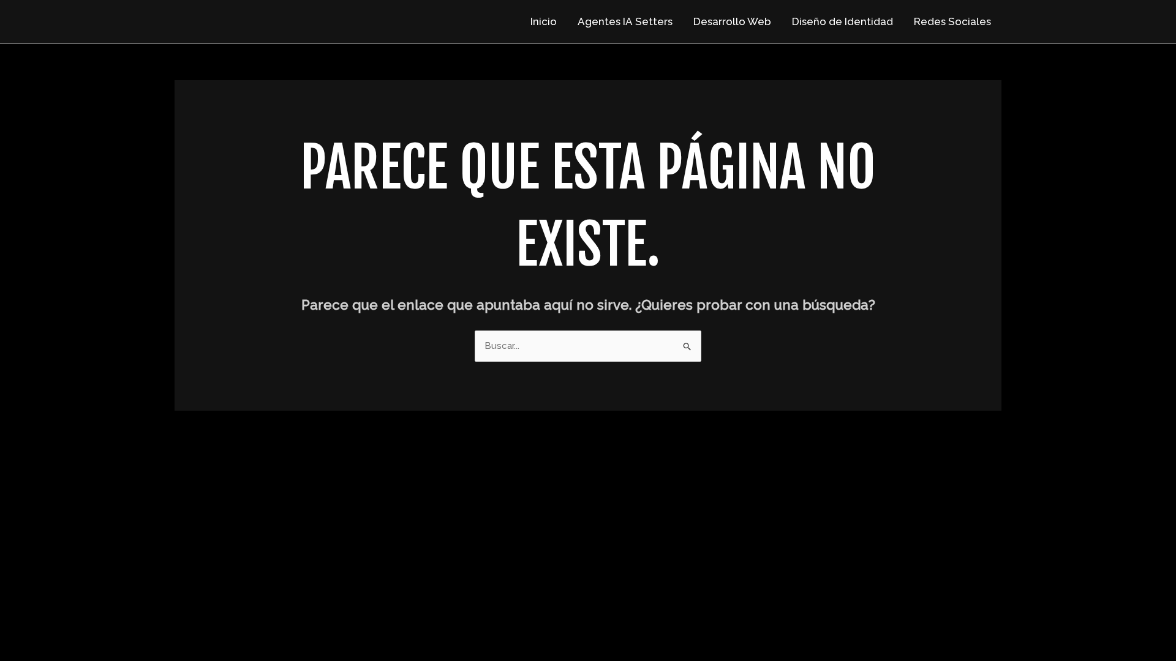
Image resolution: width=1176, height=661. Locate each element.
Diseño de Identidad (842, 21)
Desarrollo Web (732, 21)
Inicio (543, 21)
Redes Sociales (952, 21)
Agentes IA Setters (625, 21)
